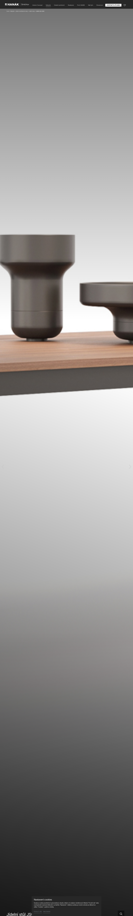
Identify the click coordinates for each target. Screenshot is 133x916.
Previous (3, 467)
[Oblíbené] (125, 5)
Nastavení (46, 911)
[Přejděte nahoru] (129, 912)
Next (130, 467)
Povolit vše (38, 911)
